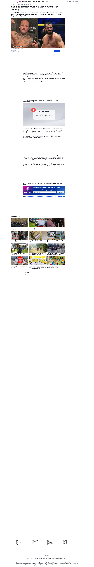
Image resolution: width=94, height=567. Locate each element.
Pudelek (17, 544)
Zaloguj (74, 1)
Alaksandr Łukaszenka (66, 545)
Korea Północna (34, 541)
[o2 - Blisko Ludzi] (20, 2)
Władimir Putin (65, 543)
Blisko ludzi (24, 1)
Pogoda (43, 1)
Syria (32, 546)
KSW (38, 130)
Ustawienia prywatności (62, 558)
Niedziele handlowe (49, 542)
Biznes (47, 1)
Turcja (32, 543)
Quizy (34, 1)
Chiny (48, 544)
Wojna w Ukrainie (49, 546)
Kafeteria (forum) (18, 542)
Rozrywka (38, 1)
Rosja (32, 544)
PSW (14, 50)
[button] (70, 1)
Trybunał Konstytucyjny (50, 545)
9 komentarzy (62, 196)
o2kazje (29, 1)
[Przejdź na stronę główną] (17, 2)
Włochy (33, 545)
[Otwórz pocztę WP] (67, 1)
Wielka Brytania (34, 552)
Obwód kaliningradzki (50, 543)
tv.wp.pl (17, 543)
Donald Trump (65, 542)
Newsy (48, 541)
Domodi (17, 541)
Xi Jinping (64, 546)
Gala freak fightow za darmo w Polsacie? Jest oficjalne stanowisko (50, 155)
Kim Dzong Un (65, 541)
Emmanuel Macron (65, 544)
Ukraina (33, 542)
